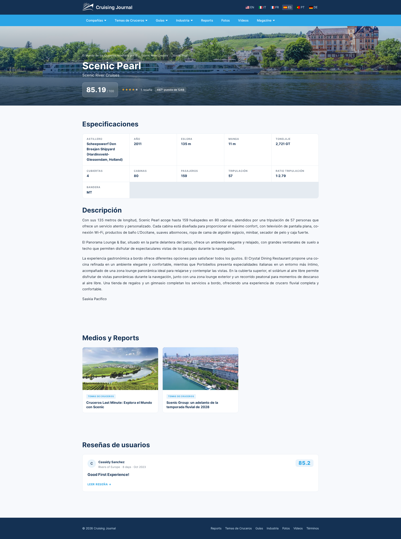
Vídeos (243, 20)
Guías (160, 20)
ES (290, 7)
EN (252, 7)
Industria (182, 20)
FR (277, 7)
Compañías (94, 20)
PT (303, 7)
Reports (207, 20)
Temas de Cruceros (129, 20)
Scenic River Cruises (154, 55)
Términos (312, 528)
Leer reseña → (99, 484)
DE (315, 7)
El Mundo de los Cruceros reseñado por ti (109, 55)
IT (264, 7)
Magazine (264, 20)
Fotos (225, 20)
